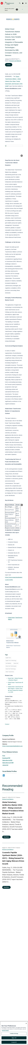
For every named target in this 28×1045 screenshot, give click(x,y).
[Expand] (22, 156)
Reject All (14, 1037)
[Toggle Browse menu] (22, 9)
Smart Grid (16, 663)
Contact (7, 724)
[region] (14, 1033)
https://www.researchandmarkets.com (12, 746)
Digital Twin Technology (11, 660)
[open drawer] (25, 3)
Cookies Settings (14, 1033)
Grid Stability (8, 663)
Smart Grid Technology (11, 668)
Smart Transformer (10, 671)
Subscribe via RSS (7, 760)
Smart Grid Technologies (11, 666)
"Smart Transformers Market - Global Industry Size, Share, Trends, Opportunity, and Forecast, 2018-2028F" (14, 81)
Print (3, 755)
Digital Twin (8, 657)
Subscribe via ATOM (7, 762)
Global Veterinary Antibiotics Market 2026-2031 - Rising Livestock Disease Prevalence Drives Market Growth (13, 808)
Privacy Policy (5, 1030)
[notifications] (22, 3)
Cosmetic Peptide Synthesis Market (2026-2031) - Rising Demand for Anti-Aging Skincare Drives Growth (13, 858)
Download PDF (6, 758)
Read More (6, 837)
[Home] (7, 3)
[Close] (26, 1023)
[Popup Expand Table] (22, 505)
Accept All (14, 1042)
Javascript (5, 765)
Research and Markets (15, 61)
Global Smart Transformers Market (12, 641)
